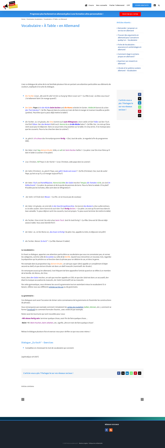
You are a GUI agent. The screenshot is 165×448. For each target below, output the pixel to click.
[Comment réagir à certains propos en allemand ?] (107, 399)
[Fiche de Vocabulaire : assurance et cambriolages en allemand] (82, 399)
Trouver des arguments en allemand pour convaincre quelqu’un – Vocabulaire (128, 37)
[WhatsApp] (140, 107)
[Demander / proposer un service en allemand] (31, 399)
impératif (31, 309)
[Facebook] (140, 94)
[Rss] (110, 430)
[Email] (140, 115)
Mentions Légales (83, 443)
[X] (140, 99)
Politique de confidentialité (95, 443)
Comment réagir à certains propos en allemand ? (128, 55)
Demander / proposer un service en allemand (127, 29)
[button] (159, 5)
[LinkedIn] (140, 103)
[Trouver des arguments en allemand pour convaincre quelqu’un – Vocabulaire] (57, 399)
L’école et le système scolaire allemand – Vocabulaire (129, 69)
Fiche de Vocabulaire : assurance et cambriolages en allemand (129, 47)
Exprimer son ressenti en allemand (127, 62)
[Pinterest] (140, 111)
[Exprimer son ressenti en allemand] (133, 399)
